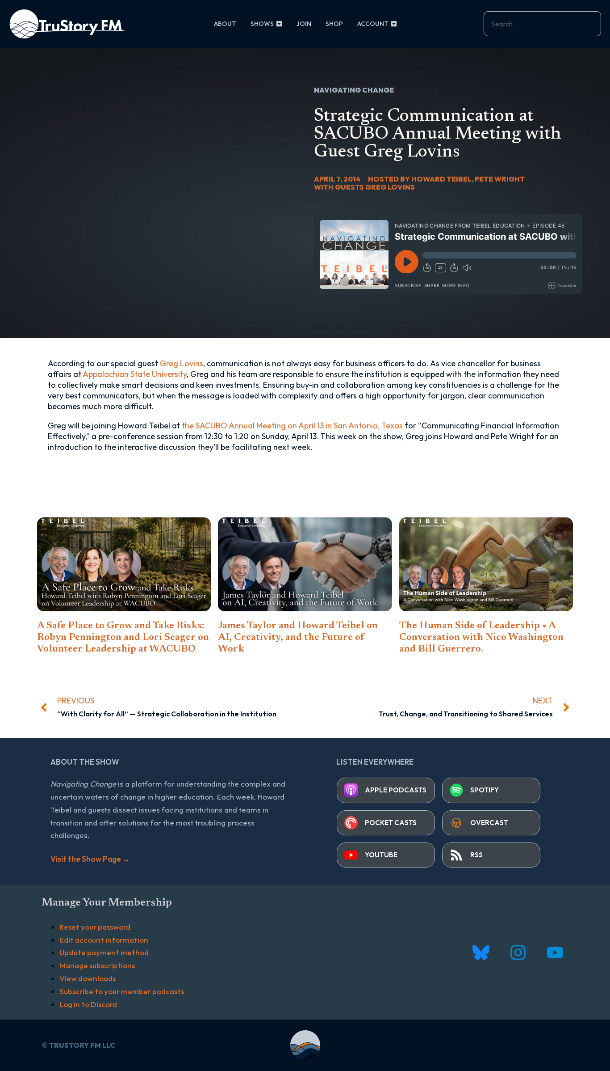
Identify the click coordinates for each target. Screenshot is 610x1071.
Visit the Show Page (90, 859)
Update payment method (104, 952)
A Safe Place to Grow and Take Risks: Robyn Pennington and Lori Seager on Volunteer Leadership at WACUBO (123, 637)
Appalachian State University (135, 374)
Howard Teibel (441, 178)
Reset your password (94, 926)
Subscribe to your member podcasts (121, 991)
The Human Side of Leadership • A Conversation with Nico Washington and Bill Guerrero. (481, 637)
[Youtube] (554, 952)
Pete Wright (500, 178)
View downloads (87, 978)
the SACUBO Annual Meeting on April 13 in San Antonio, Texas (292, 425)
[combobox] (542, 23)
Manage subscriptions (97, 965)
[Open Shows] (279, 24)
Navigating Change (354, 89)
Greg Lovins (390, 186)
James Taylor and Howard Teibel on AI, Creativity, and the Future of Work (298, 637)
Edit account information (103, 939)
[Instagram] (517, 952)
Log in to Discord (88, 1004)
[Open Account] (394, 24)
